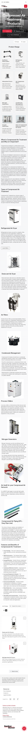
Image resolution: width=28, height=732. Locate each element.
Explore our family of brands (9, 705)
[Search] (10, 606)
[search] (25, 2)
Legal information (7, 695)
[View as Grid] (6, 610)
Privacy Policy (6, 715)
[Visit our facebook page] (17, 699)
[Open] (25, 6)
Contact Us (5, 693)
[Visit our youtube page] (14, 699)
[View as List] (4, 610)
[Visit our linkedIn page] (10, 699)
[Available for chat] (24, 728)
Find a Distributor (7, 691)
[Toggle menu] (24, 618)
